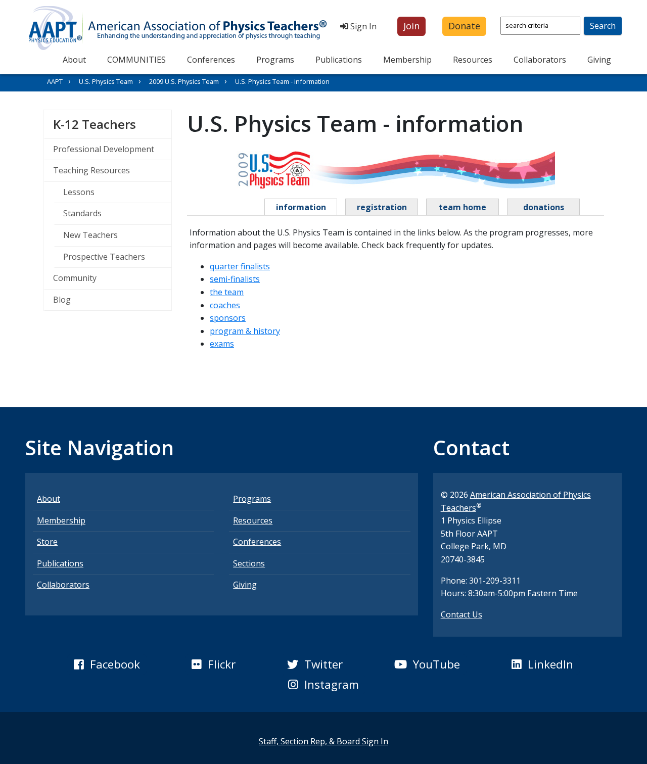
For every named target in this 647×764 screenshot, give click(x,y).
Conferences (211, 59)
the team (227, 292)
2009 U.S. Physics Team (184, 81)
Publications (338, 59)
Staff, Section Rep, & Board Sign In (323, 741)
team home (462, 207)
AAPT (55, 81)
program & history (245, 331)
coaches (225, 305)
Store (47, 541)
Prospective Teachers (104, 256)
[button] (411, 26)
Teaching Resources (91, 170)
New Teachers (90, 235)
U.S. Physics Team (106, 81)
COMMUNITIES (136, 59)
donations (543, 207)
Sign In (362, 26)
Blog (62, 299)
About (74, 59)
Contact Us (461, 614)
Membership (407, 59)
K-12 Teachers (112, 123)
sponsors (228, 317)
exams (222, 343)
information (301, 207)
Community (75, 277)
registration (382, 207)
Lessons (79, 192)
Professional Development (103, 149)
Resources (472, 59)
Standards (82, 213)
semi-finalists (235, 278)
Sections (249, 563)
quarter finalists (240, 266)
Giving (599, 59)
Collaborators (540, 59)
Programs (275, 59)
